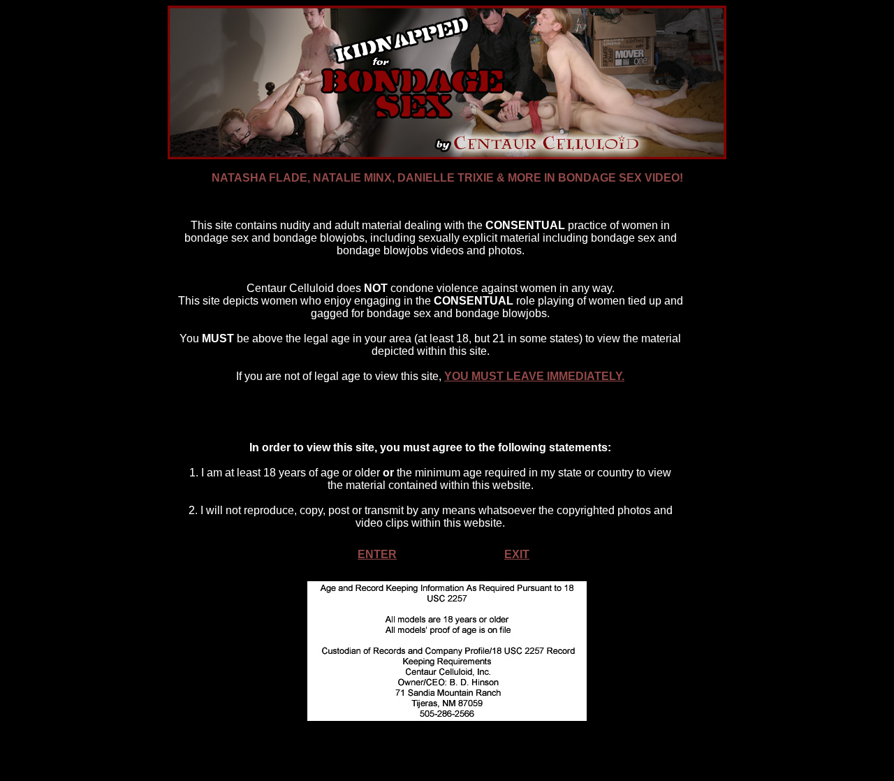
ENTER (377, 554)
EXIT (516, 554)
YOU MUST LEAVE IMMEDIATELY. (534, 376)
